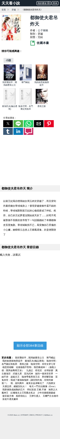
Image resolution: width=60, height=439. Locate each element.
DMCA (32, 415)
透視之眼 (41, 106)
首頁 (4, 9)
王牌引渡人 (35, 396)
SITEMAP (24, 415)
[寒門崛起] (26, 80)
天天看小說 (11, 3)
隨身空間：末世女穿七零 (43, 364)
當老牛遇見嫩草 (10, 399)
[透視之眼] (42, 104)
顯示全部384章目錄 (30, 345)
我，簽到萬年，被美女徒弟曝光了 (28, 383)
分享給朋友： (10, 117)
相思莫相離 (8, 367)
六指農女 (50, 383)
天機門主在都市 (50, 396)
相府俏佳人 (22, 396)
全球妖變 (49, 370)
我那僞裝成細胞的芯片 (13, 389)
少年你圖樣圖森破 (46, 392)
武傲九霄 (17, 373)
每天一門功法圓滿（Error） (43, 386)
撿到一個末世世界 (44, 373)
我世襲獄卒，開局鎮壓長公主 (30, 357)
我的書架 (42, 3)
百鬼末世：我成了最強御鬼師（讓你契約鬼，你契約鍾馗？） (30, 379)
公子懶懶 (43, 30)
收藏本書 (42, 43)
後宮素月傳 (8, 396)
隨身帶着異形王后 (31, 376)
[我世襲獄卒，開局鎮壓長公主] (10, 80)
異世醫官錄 (48, 376)
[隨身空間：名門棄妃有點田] (26, 104)
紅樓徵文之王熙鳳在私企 (23, 392)
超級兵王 (15, 376)
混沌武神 (29, 373)
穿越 (14, 9)
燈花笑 (39, 370)
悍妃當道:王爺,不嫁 (37, 389)
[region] (30, 159)
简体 (55, 3)
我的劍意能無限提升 (12, 361)
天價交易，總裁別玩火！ (15, 386)
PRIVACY (39, 415)
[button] (8, 123)
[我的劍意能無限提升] (42, 80)
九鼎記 (30, 370)
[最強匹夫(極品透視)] (10, 104)
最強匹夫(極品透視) (35, 361)
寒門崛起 (25, 82)
